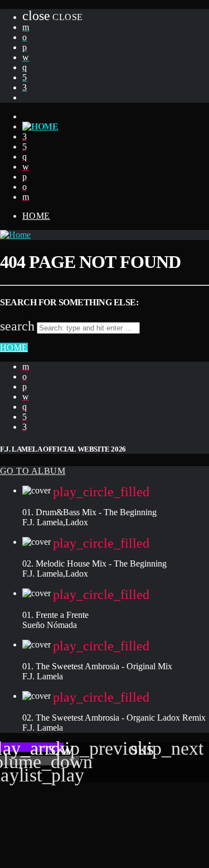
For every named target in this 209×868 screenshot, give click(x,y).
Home (36, 215)
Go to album (32, 471)
